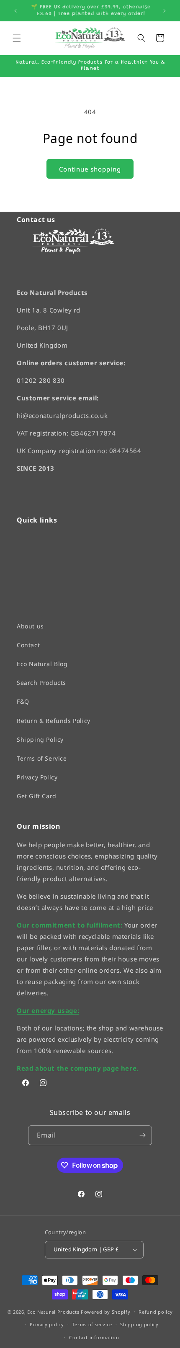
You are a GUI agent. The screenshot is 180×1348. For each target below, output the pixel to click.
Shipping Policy (40, 739)
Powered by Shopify (106, 1312)
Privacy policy (47, 1325)
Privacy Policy (37, 777)
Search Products (41, 683)
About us (30, 626)
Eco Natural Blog (42, 664)
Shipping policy (139, 1325)
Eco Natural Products (53, 1312)
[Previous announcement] (15, 11)
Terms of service (92, 1325)
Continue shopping (90, 169)
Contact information (94, 1337)
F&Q (23, 702)
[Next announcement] (164, 11)
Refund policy (155, 1312)
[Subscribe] (142, 1135)
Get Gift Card (37, 796)
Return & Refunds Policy (53, 721)
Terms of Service (42, 758)
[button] (17, 38)
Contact (28, 645)
